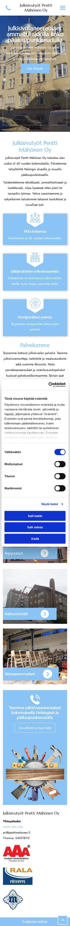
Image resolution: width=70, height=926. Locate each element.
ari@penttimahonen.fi (16, 832)
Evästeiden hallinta (35, 921)
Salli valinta (35, 527)
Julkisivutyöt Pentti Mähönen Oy (36, 8)
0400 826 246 (13, 827)
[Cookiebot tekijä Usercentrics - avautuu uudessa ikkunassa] (49, 384)
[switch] (60, 464)
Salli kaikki (35, 515)
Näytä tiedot (49, 504)
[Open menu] (62, 8)
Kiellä (35, 538)
